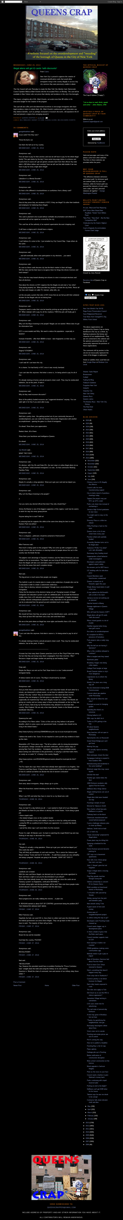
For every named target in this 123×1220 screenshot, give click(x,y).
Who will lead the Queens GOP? (98, 612)
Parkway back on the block (96, 814)
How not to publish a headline (97, 1043)
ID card (41, 120)
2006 (87, 1144)
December (91, 461)
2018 (87, 445)
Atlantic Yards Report (90, 372)
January (91, 1119)
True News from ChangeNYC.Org (94, 317)
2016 (87, 452)
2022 (87, 433)
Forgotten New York (90, 385)
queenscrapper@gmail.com (61, 1207)
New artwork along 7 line (95, 904)
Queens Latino (88, 399)
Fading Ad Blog (88, 380)
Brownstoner (87, 374)
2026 (87, 420)
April (89, 1109)
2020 (87, 439)
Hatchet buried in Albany (95, 603)
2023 (87, 430)
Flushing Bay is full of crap (96, 1046)
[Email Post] (46, 118)
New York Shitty (88, 394)
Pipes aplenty (91, 1049)
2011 (87, 1129)
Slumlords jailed (92, 660)
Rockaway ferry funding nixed (97, 553)
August (90, 473)
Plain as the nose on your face (97, 1072)
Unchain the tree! (93, 775)
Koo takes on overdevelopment (98, 631)
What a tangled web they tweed (98, 656)
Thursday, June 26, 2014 (30, 799)
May (89, 1106)
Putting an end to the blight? (97, 1086)
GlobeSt (86, 388)
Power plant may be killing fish (97, 840)
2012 (87, 1126)
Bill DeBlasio (25, 120)
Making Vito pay (92, 746)
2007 (87, 1141)
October (91, 467)
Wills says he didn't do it (95, 718)
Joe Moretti (23, 450)
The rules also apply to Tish (96, 990)
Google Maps (91, 362)
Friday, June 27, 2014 (29, 909)
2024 (87, 426)
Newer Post (17, 985)
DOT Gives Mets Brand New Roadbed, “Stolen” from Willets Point (94, 213)
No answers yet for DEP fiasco (97, 567)
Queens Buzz (88, 396)
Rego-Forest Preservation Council (95, 311)
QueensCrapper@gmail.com (93, 121)
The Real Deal (88, 407)
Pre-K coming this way (95, 1040)
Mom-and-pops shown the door (97, 755)
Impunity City (87, 391)
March (90, 1112)
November (91, 464)
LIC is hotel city (92, 832)
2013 (87, 1123)
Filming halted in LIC (94, 715)
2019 (87, 442)
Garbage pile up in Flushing (96, 1052)
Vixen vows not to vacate (96, 1031)
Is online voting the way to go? (97, 918)
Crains (46, 72)
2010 (87, 1132)
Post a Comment (19, 982)
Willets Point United (90, 319)
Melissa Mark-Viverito (66, 120)
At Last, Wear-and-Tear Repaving (94, 208)
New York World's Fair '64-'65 (93, 308)
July (89, 476)
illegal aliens (51, 120)
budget (34, 120)
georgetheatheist (24, 131)
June (89, 479)
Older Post (76, 985)
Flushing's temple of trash (96, 803)
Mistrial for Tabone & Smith (96, 806)
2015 (87, 455)
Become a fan (88, 280)
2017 (87, 448)
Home (47, 985)
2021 (87, 436)
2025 (87, 423)
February (91, 1116)
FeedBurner (101, 143)
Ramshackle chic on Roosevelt (98, 738)
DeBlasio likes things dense (96, 789)
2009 (87, 1135)
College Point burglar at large (97, 668)
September (92, 470)
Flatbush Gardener (89, 383)
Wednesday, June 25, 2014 (31, 148)
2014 (87, 458)
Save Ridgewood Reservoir (92, 314)
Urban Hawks (87, 410)
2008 (87, 1138)
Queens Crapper (29, 118)
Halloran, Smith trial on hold (96, 828)
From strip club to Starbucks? (97, 975)
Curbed (85, 377)
